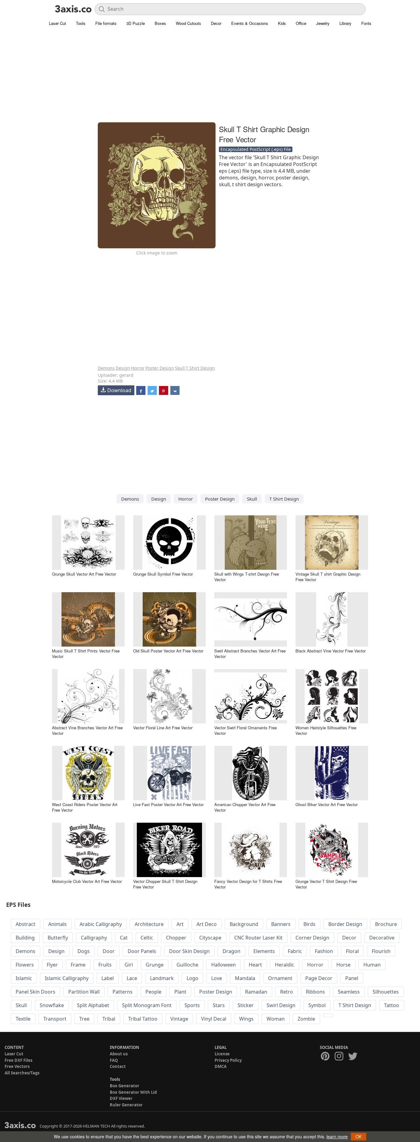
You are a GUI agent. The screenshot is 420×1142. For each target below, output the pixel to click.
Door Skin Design (189, 951)
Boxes (160, 23)
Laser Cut (57, 23)
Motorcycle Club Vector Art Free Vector (87, 881)
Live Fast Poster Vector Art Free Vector (168, 804)
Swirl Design (281, 1005)
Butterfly (58, 937)
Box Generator (124, 1086)
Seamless (349, 991)
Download (119, 390)
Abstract (25, 924)
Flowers (25, 964)
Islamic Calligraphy (67, 978)
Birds (309, 924)
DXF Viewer (121, 1098)
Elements (264, 951)
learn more (337, 1136)
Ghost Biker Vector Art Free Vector (326, 804)
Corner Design (312, 937)
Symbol (317, 1005)
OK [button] (358, 1136)
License (222, 1054)
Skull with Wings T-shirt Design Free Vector (246, 576)
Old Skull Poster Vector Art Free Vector (168, 651)
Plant (180, 991)
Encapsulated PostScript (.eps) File (255, 149)
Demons (106, 368)
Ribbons (315, 991)
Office (301, 23)
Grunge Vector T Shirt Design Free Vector (326, 884)
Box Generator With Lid (133, 1092)
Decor (216, 23)
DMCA (221, 1066)
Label (107, 978)
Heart (255, 964)
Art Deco (206, 924)
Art (180, 924)
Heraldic (284, 964)
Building (25, 937)
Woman (276, 1018)
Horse (343, 964)
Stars (219, 1005)
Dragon (231, 951)
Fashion (324, 951)
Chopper (176, 937)
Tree (84, 1018)
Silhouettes (386, 991)
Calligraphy (94, 937)
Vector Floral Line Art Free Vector (162, 727)
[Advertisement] (210, 78)
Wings (246, 1018)
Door (109, 951)
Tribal (108, 1018)
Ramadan (256, 991)
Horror (138, 368)
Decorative (381, 937)
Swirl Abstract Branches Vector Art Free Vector (250, 653)
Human (372, 964)
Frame (78, 964)
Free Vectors (17, 1066)
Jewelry (323, 23)
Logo (192, 978)
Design (123, 368)
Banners (281, 924)
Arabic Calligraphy (101, 924)
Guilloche (187, 964)
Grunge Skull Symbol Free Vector (163, 574)
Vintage (179, 1018)
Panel (351, 978)
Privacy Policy (228, 1060)
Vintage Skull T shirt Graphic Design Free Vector (327, 576)
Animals (57, 924)
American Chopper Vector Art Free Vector (244, 807)
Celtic (147, 937)
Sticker (246, 1005)
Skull (180, 368)
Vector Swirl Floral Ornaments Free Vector (245, 730)
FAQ (114, 1060)
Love (216, 978)
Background (244, 924)
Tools (80, 23)
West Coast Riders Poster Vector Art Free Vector (84, 807)
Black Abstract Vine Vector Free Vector (330, 651)
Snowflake (52, 1005)
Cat (124, 937)
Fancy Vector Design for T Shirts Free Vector (248, 884)
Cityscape (210, 937)
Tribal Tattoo (142, 1018)
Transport (54, 1018)
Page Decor (318, 978)
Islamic (24, 978)
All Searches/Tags (22, 1073)
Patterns (123, 991)
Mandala (245, 978)
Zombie (306, 1018)
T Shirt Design (200, 368)
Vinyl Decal (213, 1018)
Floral (352, 951)
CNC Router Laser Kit (258, 937)
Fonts (366, 23)
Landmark (162, 978)
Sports (192, 1005)
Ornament (280, 978)
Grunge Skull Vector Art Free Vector (84, 574)
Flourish (381, 951)
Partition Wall (84, 991)
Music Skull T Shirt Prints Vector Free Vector (86, 653)
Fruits (105, 964)
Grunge (155, 964)
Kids (282, 23)
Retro (286, 991)
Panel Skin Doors (35, 991)
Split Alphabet (93, 1005)
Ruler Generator (126, 1105)
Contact (118, 1066)
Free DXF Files (18, 1060)
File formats (106, 23)
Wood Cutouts (188, 23)
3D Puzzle (135, 23)
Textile (23, 1018)
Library (345, 23)
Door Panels (142, 951)
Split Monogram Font (147, 1005)
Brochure (386, 924)
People (153, 991)
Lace (132, 978)
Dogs (83, 951)
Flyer (52, 964)
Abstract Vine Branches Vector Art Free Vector (87, 730)
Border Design (345, 924)
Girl (129, 964)
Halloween (223, 964)
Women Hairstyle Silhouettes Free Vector (325, 730)
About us (119, 1054)
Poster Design (159, 368)
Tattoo (391, 1005)
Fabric (295, 951)
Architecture (149, 924)
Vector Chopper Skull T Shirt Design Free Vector (165, 884)
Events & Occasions (249, 23)
